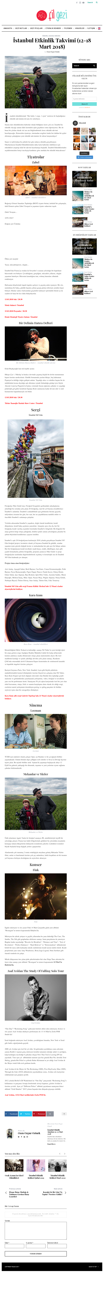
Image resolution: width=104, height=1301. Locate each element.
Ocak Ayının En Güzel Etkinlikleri (14, 1176)
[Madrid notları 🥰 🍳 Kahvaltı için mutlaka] (92, 131)
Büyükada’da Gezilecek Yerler (84, 179)
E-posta (29, 1243)
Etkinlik (45, 36)
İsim (7, 1243)
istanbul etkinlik (54, 36)
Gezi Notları (84, 175)
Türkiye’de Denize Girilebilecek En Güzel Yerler (89, 196)
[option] (14, 1169)
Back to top (93, 1266)
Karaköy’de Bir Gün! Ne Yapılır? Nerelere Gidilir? (52, 1191)
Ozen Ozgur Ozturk (53, 52)
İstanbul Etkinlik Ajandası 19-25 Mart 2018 (55, 1132)
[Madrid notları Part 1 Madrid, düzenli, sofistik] (84, 139)
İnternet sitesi (52, 1243)
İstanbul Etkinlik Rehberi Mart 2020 (58, 1176)
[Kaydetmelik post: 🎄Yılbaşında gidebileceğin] (76, 146)
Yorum (7, 1221)
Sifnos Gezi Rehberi (88, 225)
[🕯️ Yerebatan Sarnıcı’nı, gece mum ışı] (76, 131)
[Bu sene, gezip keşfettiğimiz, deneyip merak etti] (76, 139)
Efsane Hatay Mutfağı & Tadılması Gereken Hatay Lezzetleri (19, 1193)
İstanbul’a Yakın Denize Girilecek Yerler (89, 210)
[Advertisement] (36, 242)
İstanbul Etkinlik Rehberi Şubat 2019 (36, 1176)
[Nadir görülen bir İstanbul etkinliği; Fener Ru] (92, 146)
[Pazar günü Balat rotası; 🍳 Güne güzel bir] (84, 146)
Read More (51, 1144)
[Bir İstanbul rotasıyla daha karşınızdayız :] (92, 139)
